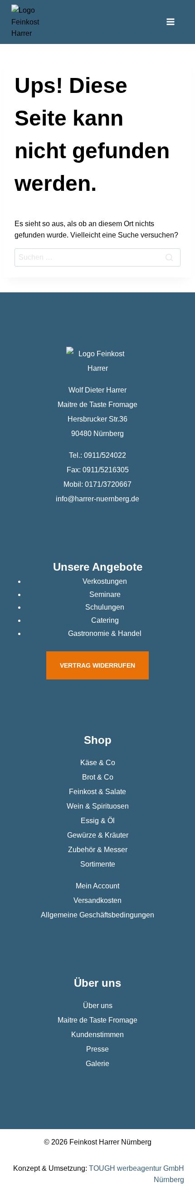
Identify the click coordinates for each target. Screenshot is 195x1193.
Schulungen (104, 607)
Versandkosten (97, 900)
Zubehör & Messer (97, 850)
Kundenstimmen (97, 1034)
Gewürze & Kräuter (97, 835)
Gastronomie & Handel (104, 633)
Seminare (105, 594)
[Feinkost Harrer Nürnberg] (25, 22)
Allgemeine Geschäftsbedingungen (97, 915)
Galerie (97, 1063)
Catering (105, 620)
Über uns (97, 1005)
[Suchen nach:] (97, 257)
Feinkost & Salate (97, 791)
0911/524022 (105, 455)
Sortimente (97, 864)
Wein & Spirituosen (98, 806)
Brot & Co (97, 777)
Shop (98, 740)
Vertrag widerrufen (97, 665)
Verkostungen (105, 581)
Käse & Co (97, 762)
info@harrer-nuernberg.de (97, 499)
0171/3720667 (108, 484)
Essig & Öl (98, 820)
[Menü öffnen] (170, 22)
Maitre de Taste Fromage (97, 1020)
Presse (97, 1049)
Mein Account (97, 886)
